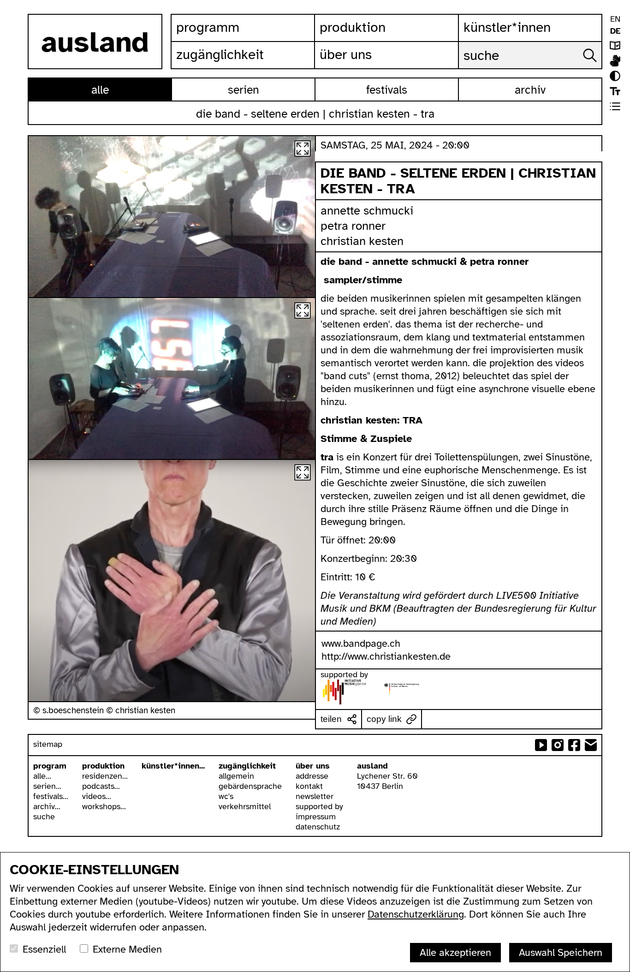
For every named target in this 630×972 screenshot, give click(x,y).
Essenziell (44, 949)
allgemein (236, 776)
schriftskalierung (615, 91)
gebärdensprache (250, 786)
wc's (226, 796)
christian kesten (362, 241)
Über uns (346, 54)
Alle (100, 90)
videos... (96, 796)
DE (615, 31)
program (49, 766)
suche (44, 816)
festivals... (50, 796)
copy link (384, 719)
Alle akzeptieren (455, 952)
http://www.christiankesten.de (386, 656)
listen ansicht (615, 106)
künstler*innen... (173, 766)
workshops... (104, 806)
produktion (103, 766)
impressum (316, 816)
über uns (313, 766)
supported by (319, 806)
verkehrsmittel (245, 806)
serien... (47, 786)
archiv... (46, 806)
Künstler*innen (507, 27)
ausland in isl (615, 60)
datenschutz (318, 827)
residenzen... (105, 776)
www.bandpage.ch (360, 643)
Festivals (386, 90)
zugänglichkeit (247, 766)
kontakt (309, 786)
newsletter (314, 796)
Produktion (353, 27)
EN (615, 19)
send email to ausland (591, 745)
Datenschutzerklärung (416, 914)
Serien (243, 90)
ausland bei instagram (558, 745)
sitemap (47, 744)
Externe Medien (127, 949)
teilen (331, 719)
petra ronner (353, 225)
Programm (207, 27)
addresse (312, 776)
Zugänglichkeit (220, 54)
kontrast (615, 76)
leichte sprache (615, 45)
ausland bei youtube (541, 745)
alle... (42, 776)
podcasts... (101, 786)
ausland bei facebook (574, 745)
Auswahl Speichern (560, 952)
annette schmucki (367, 210)
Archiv (530, 90)
